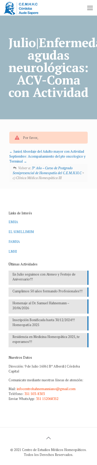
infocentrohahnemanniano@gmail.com (46, 388)
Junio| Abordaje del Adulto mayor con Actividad (48, 151)
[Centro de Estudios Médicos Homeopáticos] (21, 7)
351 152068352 (47, 398)
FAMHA (14, 241)
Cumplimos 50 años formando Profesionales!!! (47, 291)
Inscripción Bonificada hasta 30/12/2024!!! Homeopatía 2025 (43, 322)
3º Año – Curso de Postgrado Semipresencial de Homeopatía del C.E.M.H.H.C (47, 170)
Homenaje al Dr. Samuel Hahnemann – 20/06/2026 (40, 305)
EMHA (13, 222)
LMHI (13, 251)
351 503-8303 (34, 393)
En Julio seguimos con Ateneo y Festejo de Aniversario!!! (44, 276)
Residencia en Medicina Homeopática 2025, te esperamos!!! (46, 339)
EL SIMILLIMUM (21, 231)
